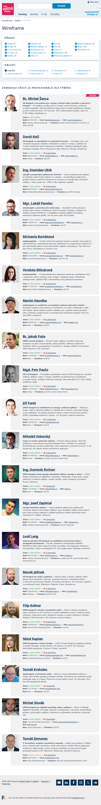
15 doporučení (51, 284)
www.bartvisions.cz (77, 256)
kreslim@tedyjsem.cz (52, 356)
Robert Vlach (25, 781)
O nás (44, 14)
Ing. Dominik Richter (39, 469)
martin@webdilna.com (53, 322)
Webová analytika (61, 56)
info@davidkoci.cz (51, 156)
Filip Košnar (32, 605)
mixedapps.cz (74, 522)
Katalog (22, 14)
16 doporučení (51, 186)
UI (55, 44)
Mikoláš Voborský (36, 436)
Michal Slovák (33, 703)
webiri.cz (67, 489)
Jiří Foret (29, 403)
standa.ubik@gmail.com (53, 189)
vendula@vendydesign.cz (54, 286)
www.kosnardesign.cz (76, 625)
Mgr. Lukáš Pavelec (38, 203)
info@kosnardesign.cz (53, 625)
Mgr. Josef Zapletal (37, 503)
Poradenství (36, 50)
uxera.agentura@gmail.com (68, 722)
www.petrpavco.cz (71, 389)
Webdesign (59, 53)
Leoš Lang (30, 536)
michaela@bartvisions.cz (54, 256)
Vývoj (56, 50)
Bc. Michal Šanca (36, 98)
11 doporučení (51, 386)
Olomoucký (35, 74)
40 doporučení (51, 220)
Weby (80, 47)
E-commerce (12, 50)
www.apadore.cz (73, 456)
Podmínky (6, 784)
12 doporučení (51, 320)
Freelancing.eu (5, 797)
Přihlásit (94, 2)
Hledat (61, 5)
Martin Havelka (35, 300)
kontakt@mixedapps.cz (53, 522)
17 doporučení (51, 419)
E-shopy (10, 53)
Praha (56, 74)
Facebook (74, 783)
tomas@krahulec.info (52, 689)
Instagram (81, 783)
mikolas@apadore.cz (52, 456)
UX (55, 47)
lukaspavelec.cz (76, 222)
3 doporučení (50, 686)
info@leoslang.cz (51, 556)
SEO (33, 56)
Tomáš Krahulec (35, 669)
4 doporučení (50, 519)
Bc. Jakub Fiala (34, 336)
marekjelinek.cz (71, 591)
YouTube (59, 783)
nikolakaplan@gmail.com (54, 655)
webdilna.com (73, 322)
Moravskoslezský (38, 71)
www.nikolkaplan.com (78, 655)
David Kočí (31, 136)
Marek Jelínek (33, 572)
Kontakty (54, 14)
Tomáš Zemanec (35, 738)
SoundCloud (95, 783)
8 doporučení (50, 486)
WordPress (82, 50)
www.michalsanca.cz (74, 120)
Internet (34, 44)
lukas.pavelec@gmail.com (54, 222)
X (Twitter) (88, 783)
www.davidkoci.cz (71, 156)
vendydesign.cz (76, 286)
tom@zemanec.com (52, 758)
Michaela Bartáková (38, 236)
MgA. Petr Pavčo (35, 370)
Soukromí (45, 781)
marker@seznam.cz (52, 591)
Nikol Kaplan (33, 639)
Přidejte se (92, 14)
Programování (37, 53)
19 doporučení (51, 353)
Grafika (10, 56)
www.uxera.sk (32, 724)
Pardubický (58, 71)
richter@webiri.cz (51, 489)
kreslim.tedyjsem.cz (74, 356)
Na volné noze (7, 20)
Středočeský (83, 71)
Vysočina (81, 74)
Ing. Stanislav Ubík (37, 170)
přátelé (35, 781)
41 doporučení (51, 253)
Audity (10, 44)
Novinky (34, 14)
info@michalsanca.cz (52, 120)
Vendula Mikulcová (37, 270)
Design (10, 47)
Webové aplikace (85, 44)
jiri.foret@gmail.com (52, 422)
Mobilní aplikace (37, 47)
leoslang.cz (68, 556)
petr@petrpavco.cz (51, 389)
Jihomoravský (13, 74)
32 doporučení (51, 153)
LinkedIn (66, 783)
